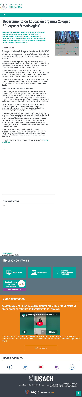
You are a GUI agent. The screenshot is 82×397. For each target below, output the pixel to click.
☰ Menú (3, 15)
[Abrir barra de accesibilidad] (78, 393)
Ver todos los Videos (41, 348)
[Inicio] (16, 6)
